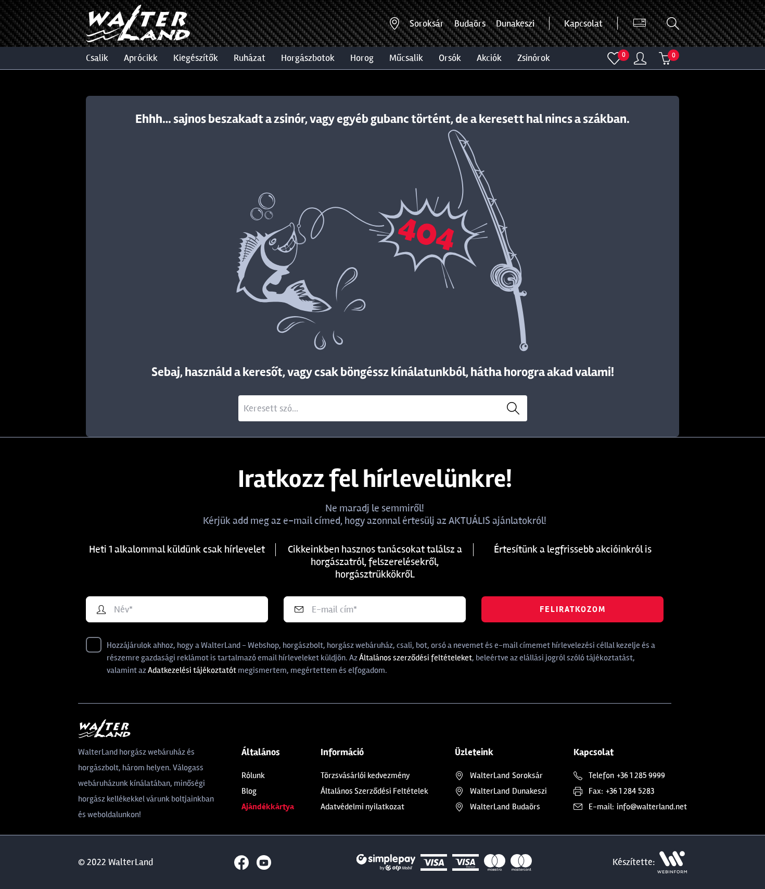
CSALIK (97, 58)
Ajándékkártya (267, 807)
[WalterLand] (146, 728)
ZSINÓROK (533, 58)
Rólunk (253, 775)
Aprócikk (141, 58)
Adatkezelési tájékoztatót (192, 670)
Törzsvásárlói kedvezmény (365, 775)
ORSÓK (450, 58)
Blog (249, 791)
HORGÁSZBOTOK (308, 58)
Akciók (489, 58)
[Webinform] (672, 862)
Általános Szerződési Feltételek (374, 791)
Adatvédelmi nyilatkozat (362, 807)
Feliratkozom (573, 609)
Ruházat (249, 58)
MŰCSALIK (406, 58)
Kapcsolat (583, 23)
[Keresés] (673, 23)
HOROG (362, 58)
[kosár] (665, 58)
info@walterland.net (652, 807)
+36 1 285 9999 (641, 775)
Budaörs (470, 23)
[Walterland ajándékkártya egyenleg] (639, 23)
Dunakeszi (515, 23)
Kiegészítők (195, 58)
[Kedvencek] (614, 58)
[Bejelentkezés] (640, 58)
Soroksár (427, 23)
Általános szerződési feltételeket (415, 658)
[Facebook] (241, 862)
